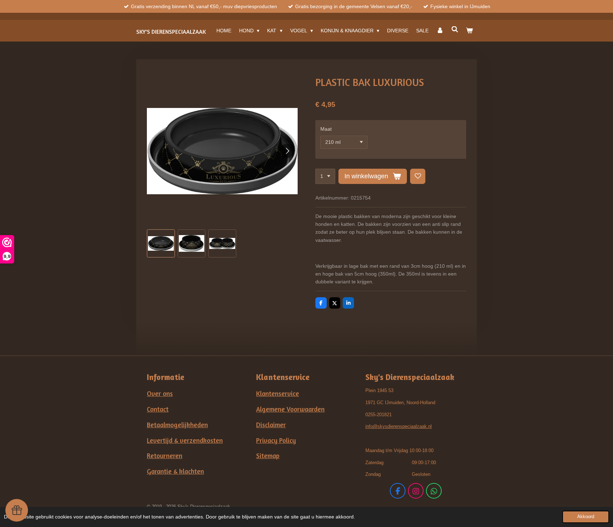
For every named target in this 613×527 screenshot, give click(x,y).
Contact (158, 409)
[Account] (439, 30)
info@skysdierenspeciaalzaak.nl (398, 426)
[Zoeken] (454, 29)
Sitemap (268, 456)
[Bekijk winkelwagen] (469, 30)
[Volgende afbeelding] (287, 151)
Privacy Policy (276, 440)
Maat (326, 129)
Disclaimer (271, 425)
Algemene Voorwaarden (290, 409)
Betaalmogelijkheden (177, 425)
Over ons (160, 393)
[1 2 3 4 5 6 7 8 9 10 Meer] (325, 176)
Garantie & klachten (175, 471)
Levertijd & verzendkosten (185, 440)
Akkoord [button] (585, 516)
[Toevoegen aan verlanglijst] (418, 176)
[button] (161, 243)
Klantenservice (277, 393)
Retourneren (164, 456)
